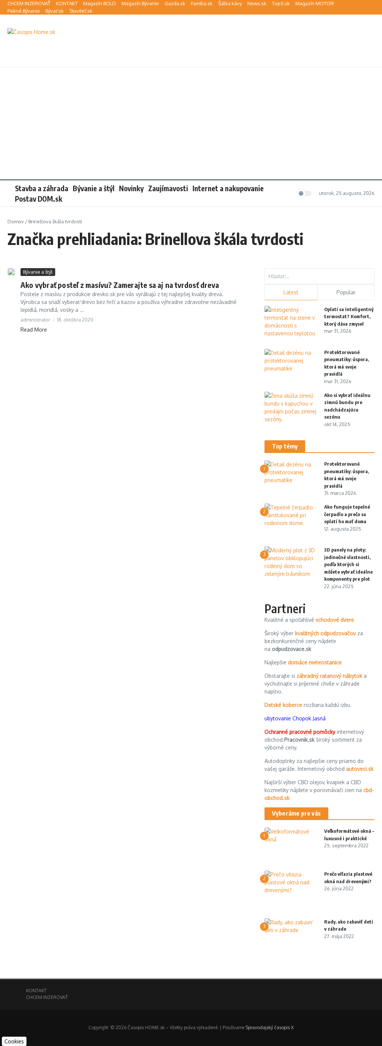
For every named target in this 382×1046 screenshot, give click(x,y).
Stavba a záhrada (41, 188)
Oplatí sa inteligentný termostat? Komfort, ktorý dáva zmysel (348, 316)
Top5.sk (281, 3)
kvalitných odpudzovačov (325, 633)
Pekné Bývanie (23, 11)
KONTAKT (67, 3)
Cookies (14, 1041)
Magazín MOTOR (314, 3)
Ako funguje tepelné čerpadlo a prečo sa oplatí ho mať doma (347, 514)
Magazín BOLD (99, 3)
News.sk (256, 3)
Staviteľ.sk (81, 11)
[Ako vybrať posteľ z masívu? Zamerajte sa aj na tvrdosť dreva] (11, 272)
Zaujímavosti (168, 188)
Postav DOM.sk (38, 198)
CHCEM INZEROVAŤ (28, 3)
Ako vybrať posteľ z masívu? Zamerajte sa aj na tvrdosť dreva (120, 284)
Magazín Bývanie (140, 3)
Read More (34, 329)
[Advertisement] (191, 123)
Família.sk (202, 3)
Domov (15, 221)
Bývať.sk (55, 11)
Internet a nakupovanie (228, 188)
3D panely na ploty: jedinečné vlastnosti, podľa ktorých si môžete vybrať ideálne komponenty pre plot (348, 564)
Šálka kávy (230, 3)
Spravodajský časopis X (269, 1027)
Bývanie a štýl (94, 188)
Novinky (131, 188)
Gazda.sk (175, 3)
